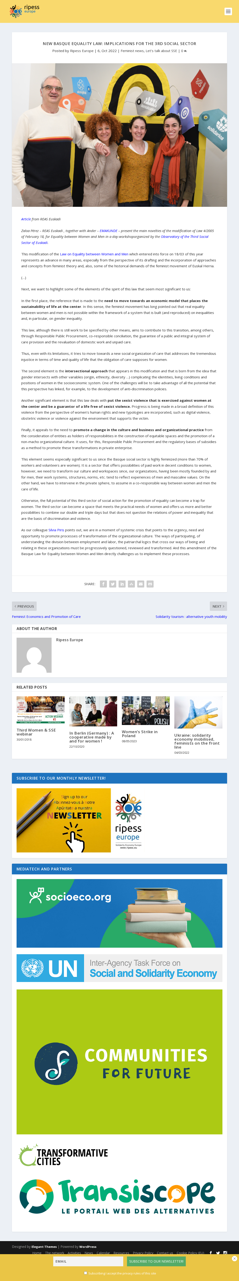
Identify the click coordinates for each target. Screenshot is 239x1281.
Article (26, 219)
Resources (121, 1253)
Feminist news (132, 50)
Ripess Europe (82, 50)
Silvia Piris (56, 530)
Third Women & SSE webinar (36, 732)
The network (54, 1253)
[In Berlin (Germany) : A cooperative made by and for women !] (93, 711)
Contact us (165, 1253)
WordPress (87, 1247)
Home (37, 1253)
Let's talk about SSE (161, 50)
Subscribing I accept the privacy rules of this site (122, 1273)
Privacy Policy (143, 1253)
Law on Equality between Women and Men (94, 254)
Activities (74, 1253)
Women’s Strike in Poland (140, 733)
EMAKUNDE (109, 230)
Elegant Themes (44, 1247)
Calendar (103, 1253)
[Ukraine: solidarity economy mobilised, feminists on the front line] (198, 712)
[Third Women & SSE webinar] (40, 709)
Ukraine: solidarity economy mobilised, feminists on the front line (197, 741)
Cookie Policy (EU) (190, 1253)
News (88, 1253)
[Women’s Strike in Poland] (146, 710)
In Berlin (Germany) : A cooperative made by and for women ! (91, 737)
